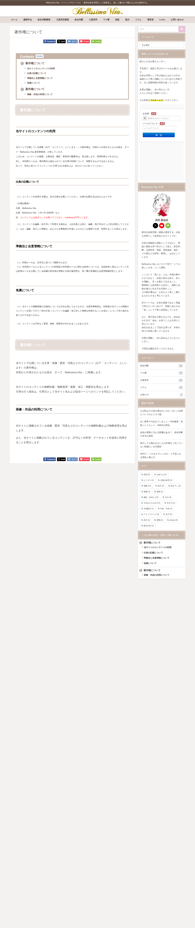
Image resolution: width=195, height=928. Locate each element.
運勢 (160, 520)
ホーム (14, 19)
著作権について (32, 63)
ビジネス (149, 480)
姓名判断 (79, 19)
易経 (117, 19)
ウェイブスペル (151, 514)
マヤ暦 (106, 19)
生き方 (171, 503)
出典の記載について (36, 73)
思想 (147, 474)
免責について (33, 83)
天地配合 (149, 509)
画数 (147, 486)
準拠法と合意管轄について (40, 78)
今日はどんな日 (152, 503)
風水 (127, 19)
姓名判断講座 (44, 19)
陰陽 (147, 492)
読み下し (176, 486)
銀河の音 (149, 526)
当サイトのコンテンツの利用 (41, 68)
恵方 (147, 520)
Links (162, 19)
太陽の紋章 (166, 480)
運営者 (150, 19)
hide (40, 56)
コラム (138, 19)
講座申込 (27, 19)
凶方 (161, 486)
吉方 (169, 514)
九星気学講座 (62, 19)
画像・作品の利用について (40, 94)
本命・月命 (166, 509)
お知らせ (161, 394)
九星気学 (93, 19)
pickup (174, 520)
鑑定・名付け (151, 497)
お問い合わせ (177, 19)
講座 (160, 492)
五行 (168, 497)
